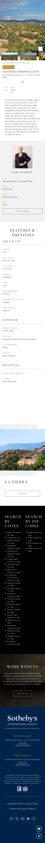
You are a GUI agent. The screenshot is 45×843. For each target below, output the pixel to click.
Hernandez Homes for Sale (13, 626)
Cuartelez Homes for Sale (13, 594)
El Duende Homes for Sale (13, 642)
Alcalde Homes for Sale (13, 637)
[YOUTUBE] (28, 819)
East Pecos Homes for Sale (13, 571)
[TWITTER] (34, 819)
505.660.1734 (8, 189)
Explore (22, 494)
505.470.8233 (22, 743)
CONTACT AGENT (22, 211)
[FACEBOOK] (11, 819)
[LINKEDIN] (22, 819)
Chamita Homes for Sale (13, 632)
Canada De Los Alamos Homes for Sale (13, 540)
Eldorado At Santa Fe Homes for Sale (14, 553)
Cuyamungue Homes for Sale (13, 560)
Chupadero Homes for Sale (13, 547)
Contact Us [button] (22, 693)
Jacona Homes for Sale (13, 565)
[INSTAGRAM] (17, 819)
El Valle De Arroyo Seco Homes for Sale (13, 577)
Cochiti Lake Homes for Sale (13, 616)
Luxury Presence (28, 808)
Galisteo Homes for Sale (13, 584)
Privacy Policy (31, 803)
